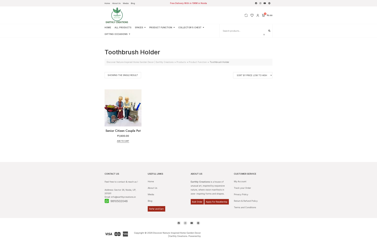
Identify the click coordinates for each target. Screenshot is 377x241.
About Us (116, 3)
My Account (240, 181)
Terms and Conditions (245, 207)
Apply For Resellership (216, 202)
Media (126, 3)
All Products (123, 27)
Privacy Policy (241, 194)
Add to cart (123, 141)
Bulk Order (197, 202)
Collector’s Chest (190, 27)
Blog (133, 3)
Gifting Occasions (116, 34)
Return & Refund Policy (246, 200)
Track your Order (242, 188)
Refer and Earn (156, 209)
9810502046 (119, 201)
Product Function (160, 27)
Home (107, 3)
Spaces (139, 27)
